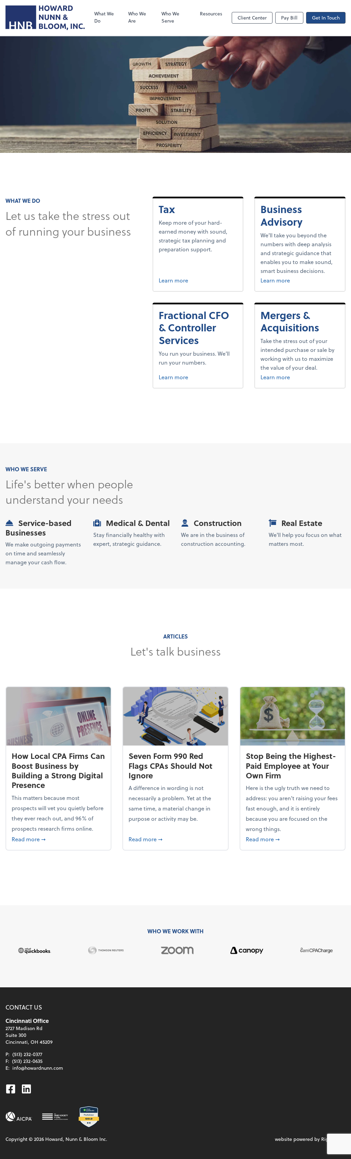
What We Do (104, 17)
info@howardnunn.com (37, 1067)
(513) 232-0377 (27, 1054)
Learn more (186, 280)
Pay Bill (289, 17)
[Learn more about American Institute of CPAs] (18, 1116)
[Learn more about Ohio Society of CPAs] (55, 1116)
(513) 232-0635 (27, 1061)
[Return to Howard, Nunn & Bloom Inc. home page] (45, 17)
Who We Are (137, 17)
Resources (211, 13)
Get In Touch (326, 17)
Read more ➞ (58, 839)
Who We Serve (170, 17)
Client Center (252, 17)
